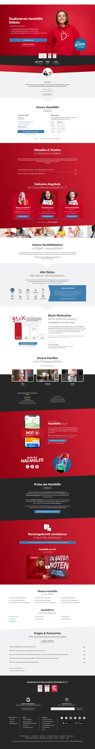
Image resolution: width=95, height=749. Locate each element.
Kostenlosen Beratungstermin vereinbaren (47, 511)
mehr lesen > (48, 162)
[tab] (12, 290)
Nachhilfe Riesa (64, 597)
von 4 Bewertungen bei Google (42, 57)
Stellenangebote (13, 723)
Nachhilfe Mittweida (14, 597)
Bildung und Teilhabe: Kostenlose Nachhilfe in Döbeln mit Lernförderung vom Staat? (34, 658)
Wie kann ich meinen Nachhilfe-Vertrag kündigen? (24, 662)
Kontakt (62, 738)
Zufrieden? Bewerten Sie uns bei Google (27, 403)
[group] (23, 205)
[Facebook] (62, 718)
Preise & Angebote (27, 719)
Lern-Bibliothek (46, 727)
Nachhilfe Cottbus (39, 619)
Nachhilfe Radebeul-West (67, 602)
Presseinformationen (28, 727)
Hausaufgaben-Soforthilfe (48, 725)
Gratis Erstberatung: (47, 222)
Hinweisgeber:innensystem (46, 738)
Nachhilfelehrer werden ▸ (47, 258)
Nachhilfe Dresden (39, 616)
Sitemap (56, 738)
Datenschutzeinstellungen (31, 738)
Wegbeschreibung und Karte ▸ (26, 121)
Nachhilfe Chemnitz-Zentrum (42, 602)
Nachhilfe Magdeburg (66, 619)
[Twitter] (66, 718)
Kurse (43, 729)
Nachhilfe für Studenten (48, 721)
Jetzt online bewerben (27, 708)
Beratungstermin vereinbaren (31, 131)
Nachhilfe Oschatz (39, 597)
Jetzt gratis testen (28, 40)
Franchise (11, 719)
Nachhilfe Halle (12, 619)
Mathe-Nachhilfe (66, 288)
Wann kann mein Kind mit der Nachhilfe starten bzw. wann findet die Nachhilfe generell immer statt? (38, 654)
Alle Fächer (25, 725)
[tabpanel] (23, 377)
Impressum (62, 736)
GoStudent (42, 736)
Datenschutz (70, 736)
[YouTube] (71, 718)
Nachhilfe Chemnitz (13, 616)
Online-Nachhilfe (46, 723)
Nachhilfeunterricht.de (52, 736)
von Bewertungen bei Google (27, 400)
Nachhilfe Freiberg (39, 600)
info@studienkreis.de (77, 741)
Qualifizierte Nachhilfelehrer (30, 723)
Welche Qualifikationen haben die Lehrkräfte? (23, 647)
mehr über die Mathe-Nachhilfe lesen (68, 298)
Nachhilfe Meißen (13, 600)
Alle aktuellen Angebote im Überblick (17, 670)
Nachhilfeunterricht (79, 328)
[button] (22, 375)
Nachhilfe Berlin (12, 621)
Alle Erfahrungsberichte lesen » (47, 365)
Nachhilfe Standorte (47, 719)
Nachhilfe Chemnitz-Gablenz (16, 602)
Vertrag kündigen (27, 721)
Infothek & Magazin (24, 736)
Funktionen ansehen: (55, 435)
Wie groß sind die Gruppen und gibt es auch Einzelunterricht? (27, 650)
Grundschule (47, 283)
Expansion (11, 721)
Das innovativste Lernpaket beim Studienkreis (31, 173)
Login (67, 738)
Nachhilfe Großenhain (66, 600)
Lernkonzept (51, 331)
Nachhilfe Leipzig (65, 616)
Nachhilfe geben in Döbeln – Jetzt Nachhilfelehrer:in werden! (36, 169)
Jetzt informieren (23, 216)
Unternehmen (34, 736)
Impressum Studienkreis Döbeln (15, 668)
